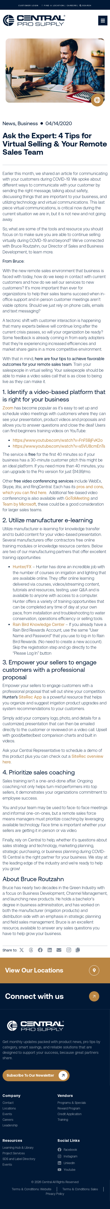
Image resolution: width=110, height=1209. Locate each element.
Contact (8, 1103)
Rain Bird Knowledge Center (38, 624)
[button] (22, 950)
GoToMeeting (77, 498)
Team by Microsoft (19, 504)
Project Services (14, 1153)
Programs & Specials (72, 1103)
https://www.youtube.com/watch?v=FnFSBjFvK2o (58, 440)
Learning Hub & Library (18, 1147)
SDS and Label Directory (19, 1159)
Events (7, 1114)
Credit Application (70, 1114)
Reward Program (69, 1108)
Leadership (10, 1125)
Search (87, 5)
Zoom (8, 408)
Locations (9, 1108)
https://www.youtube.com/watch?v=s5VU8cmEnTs (59, 446)
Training (63, 1120)
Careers (8, 1120)
